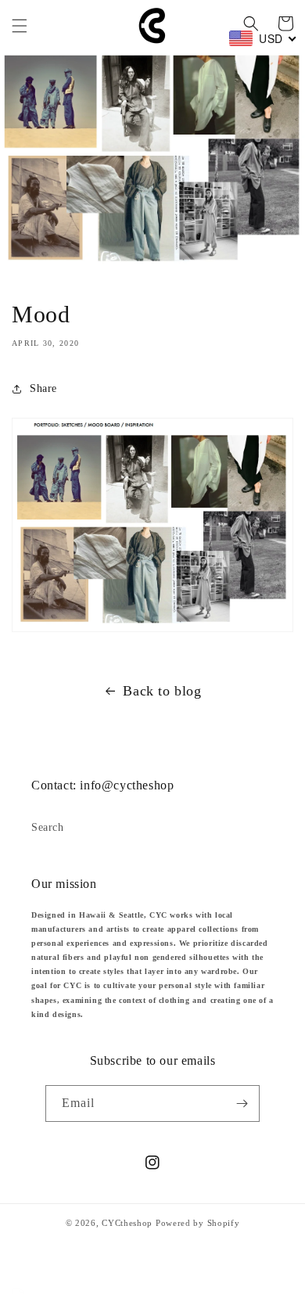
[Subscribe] (241, 1103)
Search (47, 827)
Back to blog (162, 691)
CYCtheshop (127, 1223)
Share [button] (43, 388)
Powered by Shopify (198, 1223)
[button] (19, 26)
